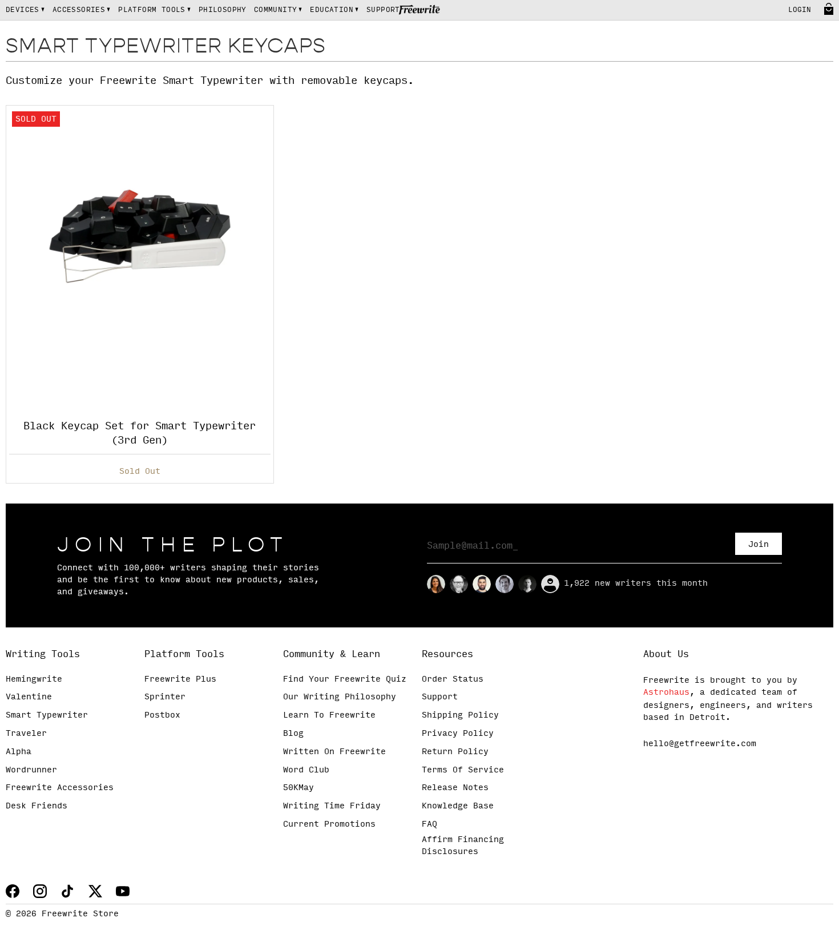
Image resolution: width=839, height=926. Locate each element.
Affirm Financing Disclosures (463, 846)
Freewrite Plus (180, 679)
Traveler (26, 734)
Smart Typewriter (47, 715)
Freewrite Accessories (60, 788)
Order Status (452, 679)
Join (758, 545)
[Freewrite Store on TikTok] (67, 891)
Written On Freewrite (334, 752)
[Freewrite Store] (420, 10)
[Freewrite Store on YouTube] (123, 891)
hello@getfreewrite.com (699, 744)
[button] (25, 10)
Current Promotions (329, 824)
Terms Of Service (463, 770)
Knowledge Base (458, 806)
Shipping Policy (460, 715)
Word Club (306, 770)
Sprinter (164, 697)
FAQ (429, 824)
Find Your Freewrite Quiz (344, 679)
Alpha (18, 752)
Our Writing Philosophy (339, 697)
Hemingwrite (34, 679)
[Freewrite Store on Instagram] (40, 891)
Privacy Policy (458, 734)
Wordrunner (31, 770)
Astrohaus (666, 692)
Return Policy (455, 752)
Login (799, 10)
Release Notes (455, 788)
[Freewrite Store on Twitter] (95, 891)
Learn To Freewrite (329, 715)
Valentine (29, 697)
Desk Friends (36, 806)
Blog (293, 734)
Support (440, 697)
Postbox (162, 715)
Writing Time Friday (332, 806)
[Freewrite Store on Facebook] (12, 891)
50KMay (298, 788)
